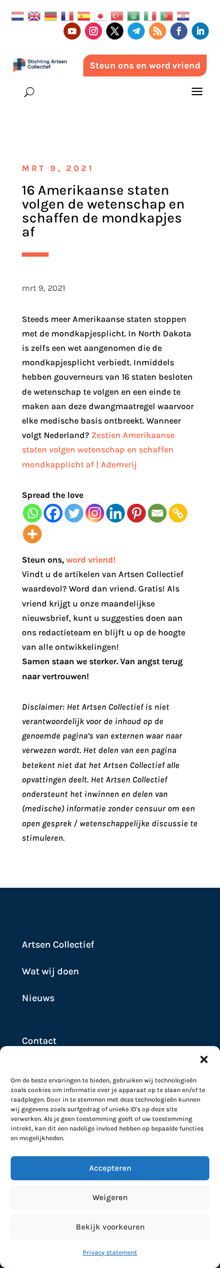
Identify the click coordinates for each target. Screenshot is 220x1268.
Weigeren (110, 1197)
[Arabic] (135, 15)
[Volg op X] (114, 31)
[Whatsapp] (32, 513)
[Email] (157, 513)
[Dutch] (19, 15)
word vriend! (91, 560)
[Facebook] (53, 513)
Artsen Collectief (58, 944)
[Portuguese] (168, 15)
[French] (69, 15)
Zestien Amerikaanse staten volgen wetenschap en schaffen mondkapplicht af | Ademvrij (98, 449)
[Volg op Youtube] (72, 31)
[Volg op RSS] (157, 31)
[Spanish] (85, 15)
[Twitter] (74, 513)
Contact (39, 1041)
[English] (36, 15)
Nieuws (38, 998)
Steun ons (42, 560)
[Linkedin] (115, 513)
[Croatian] (185, 15)
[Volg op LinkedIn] (200, 31)
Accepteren (110, 1168)
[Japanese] (102, 15)
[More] (32, 534)
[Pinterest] (136, 513)
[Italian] (152, 15)
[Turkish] (119, 15)
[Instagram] (94, 513)
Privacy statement (110, 1252)
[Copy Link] (178, 513)
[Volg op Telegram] (136, 31)
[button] (204, 1059)
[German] (52, 15)
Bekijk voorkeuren (110, 1227)
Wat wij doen (50, 971)
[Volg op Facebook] (178, 31)
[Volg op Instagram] (93, 31)
